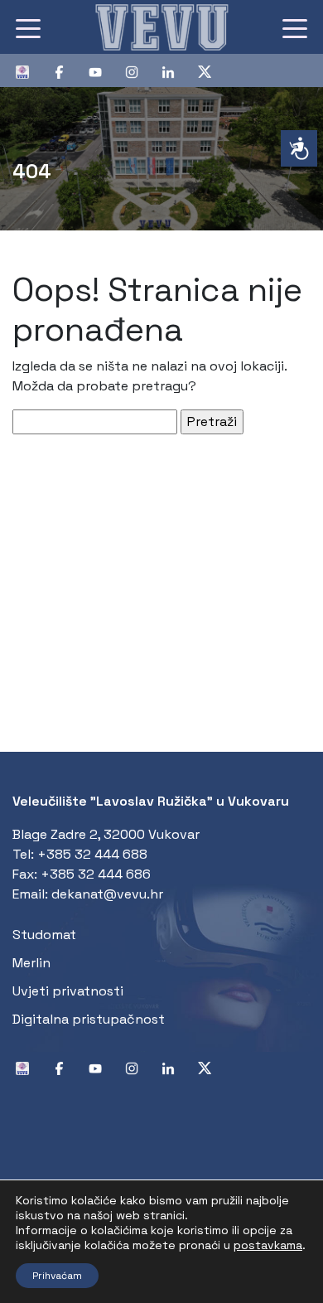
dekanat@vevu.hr (107, 894)
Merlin (31, 962)
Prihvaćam (57, 1275)
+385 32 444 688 (92, 854)
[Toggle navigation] (28, 27)
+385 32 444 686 (96, 874)
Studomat (44, 934)
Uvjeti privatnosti (67, 991)
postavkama (268, 1245)
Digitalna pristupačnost (88, 1019)
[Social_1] (29, 70)
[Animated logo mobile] (161, 27)
